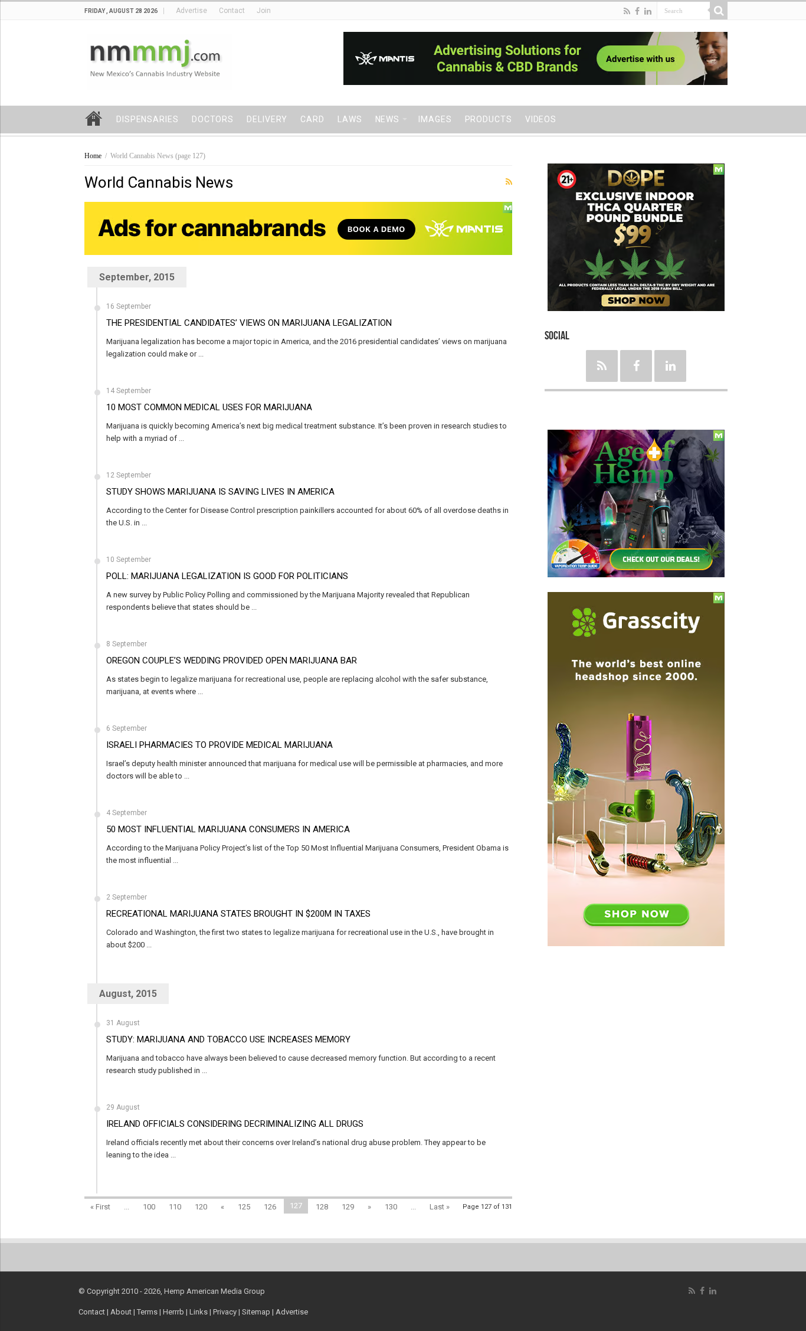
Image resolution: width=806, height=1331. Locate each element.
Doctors (213, 119)
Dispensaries (147, 119)
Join (264, 10)
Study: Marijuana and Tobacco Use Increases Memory (228, 1039)
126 (270, 1206)
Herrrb (173, 1311)
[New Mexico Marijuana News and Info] (159, 61)
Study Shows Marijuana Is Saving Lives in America (220, 491)
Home (93, 118)
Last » (440, 1206)
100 (149, 1206)
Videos (540, 119)
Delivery (267, 119)
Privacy (225, 1311)
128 (322, 1206)
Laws (350, 119)
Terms (148, 1311)
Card (312, 119)
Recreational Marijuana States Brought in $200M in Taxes (238, 913)
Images (434, 119)
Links (198, 1311)
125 (244, 1206)
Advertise (191, 10)
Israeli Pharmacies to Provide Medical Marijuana (219, 745)
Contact (232, 10)
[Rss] (626, 11)
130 (391, 1206)
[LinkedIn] (648, 11)
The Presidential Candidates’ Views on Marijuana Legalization (249, 323)
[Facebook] (637, 11)
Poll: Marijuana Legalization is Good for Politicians (227, 576)
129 (348, 1206)
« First (100, 1206)
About (121, 1311)
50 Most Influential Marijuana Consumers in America (228, 829)
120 (201, 1206)
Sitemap (256, 1311)
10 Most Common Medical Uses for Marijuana (209, 407)
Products (488, 119)
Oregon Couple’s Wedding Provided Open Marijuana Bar (231, 660)
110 (175, 1206)
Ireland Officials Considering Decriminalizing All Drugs (234, 1124)
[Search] (719, 10)
